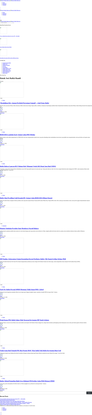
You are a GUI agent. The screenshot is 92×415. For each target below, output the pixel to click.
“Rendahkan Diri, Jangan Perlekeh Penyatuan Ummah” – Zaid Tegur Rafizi (24, 103)
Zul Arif (4, 66)
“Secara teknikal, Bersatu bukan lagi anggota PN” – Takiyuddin (12, 398)
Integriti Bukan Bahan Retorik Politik (7, 400)
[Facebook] (0, 7)
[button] (1, 20)
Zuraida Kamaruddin (7, 62)
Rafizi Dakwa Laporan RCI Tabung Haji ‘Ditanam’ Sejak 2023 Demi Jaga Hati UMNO (28, 166)
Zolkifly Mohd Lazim (7, 68)
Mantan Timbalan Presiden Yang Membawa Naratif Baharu (19, 228)
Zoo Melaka (5, 67)
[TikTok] (0, 9)
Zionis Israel (5, 73)
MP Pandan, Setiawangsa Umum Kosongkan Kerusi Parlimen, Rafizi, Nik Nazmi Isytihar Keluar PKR (33, 259)
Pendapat (4, 4)
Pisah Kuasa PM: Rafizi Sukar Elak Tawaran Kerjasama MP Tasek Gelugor (24, 320)
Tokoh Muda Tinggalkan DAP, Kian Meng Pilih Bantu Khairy (12, 401)
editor (1, 110)
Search (1, 390)
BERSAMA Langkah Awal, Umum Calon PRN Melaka (17, 134)
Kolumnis (4, 3)
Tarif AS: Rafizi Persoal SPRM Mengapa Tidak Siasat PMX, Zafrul (22, 289)
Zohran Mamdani (6, 71)
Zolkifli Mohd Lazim (7, 70)
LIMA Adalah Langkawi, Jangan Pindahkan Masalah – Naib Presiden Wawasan (16, 402)
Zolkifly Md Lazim (6, 69)
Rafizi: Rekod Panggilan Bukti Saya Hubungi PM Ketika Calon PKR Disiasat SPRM (27, 381)
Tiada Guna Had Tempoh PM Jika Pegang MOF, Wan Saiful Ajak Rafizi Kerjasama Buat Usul (30, 350)
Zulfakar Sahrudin (6, 65)
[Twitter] (0, 8)
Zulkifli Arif (5, 64)
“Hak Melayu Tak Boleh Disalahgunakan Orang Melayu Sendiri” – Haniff (14, 403)
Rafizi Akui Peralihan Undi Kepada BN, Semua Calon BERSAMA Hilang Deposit (26, 198)
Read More (2, 112)
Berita (4, 2)
